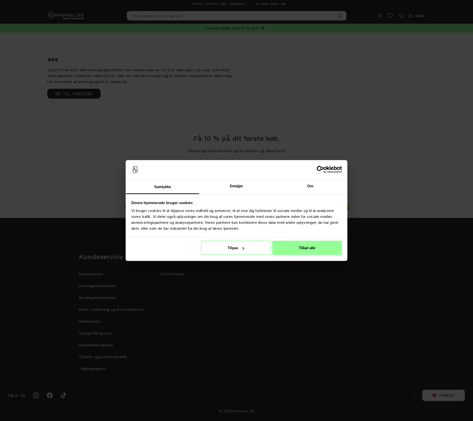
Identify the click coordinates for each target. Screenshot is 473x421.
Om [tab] (310, 186)
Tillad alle (307, 248)
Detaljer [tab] (236, 186)
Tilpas (233, 248)
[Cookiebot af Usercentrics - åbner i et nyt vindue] (320, 169)
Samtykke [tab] (162, 186)
